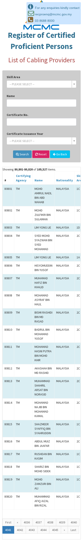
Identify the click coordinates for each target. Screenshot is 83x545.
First (8, 522)
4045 (55, 530)
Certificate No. (17, 115)
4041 (8, 530)
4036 (27, 522)
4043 (32, 530)
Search (24, 154)
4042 (20, 530)
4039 (62, 522)
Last (73, 530)
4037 (38, 522)
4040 (74, 522)
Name (11, 96)
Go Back (61, 154)
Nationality (64, 180)
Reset (42, 154)
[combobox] (41, 84)
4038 (50, 522)
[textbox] (40, 84)
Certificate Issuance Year (25, 134)
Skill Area (13, 77)
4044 (43, 530)
